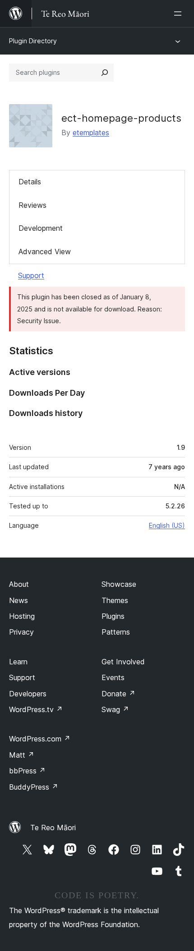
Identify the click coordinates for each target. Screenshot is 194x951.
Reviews (32, 205)
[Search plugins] (105, 73)
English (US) (167, 525)
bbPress (27, 770)
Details (29, 181)
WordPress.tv (36, 709)
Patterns (116, 631)
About (19, 584)
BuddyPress (33, 786)
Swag (115, 709)
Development (40, 228)
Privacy (21, 631)
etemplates (91, 132)
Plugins (113, 616)
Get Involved (123, 661)
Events (113, 677)
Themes (115, 600)
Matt (21, 754)
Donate (118, 693)
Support (31, 275)
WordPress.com (39, 738)
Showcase (119, 584)
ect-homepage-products (121, 118)
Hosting (22, 616)
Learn (18, 661)
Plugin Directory (33, 41)
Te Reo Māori (53, 827)
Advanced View (44, 251)
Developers (27, 693)
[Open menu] (179, 13)
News (18, 600)
